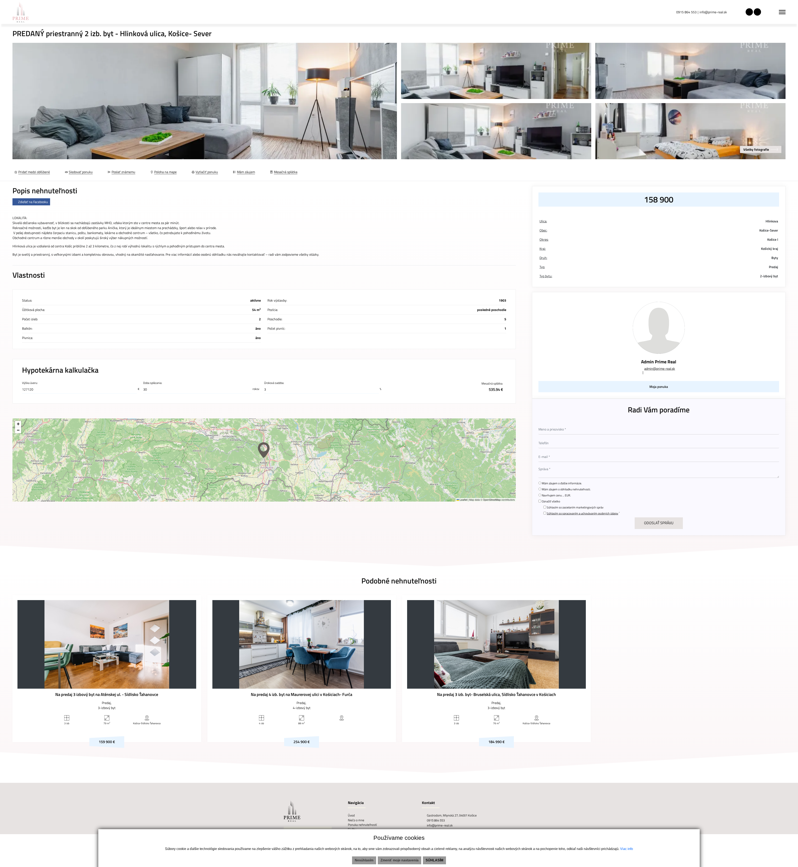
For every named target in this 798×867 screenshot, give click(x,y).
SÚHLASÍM (434, 860)
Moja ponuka (658, 386)
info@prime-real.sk (713, 12)
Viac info (626, 849)
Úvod (351, 815)
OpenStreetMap (492, 499)
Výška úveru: (30, 383)
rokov (255, 389)
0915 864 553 (686, 12)
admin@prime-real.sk (659, 368)
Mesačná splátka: (492, 386)
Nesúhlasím (364, 860)
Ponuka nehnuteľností (362, 824)
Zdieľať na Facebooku (33, 201)
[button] (264, 450)
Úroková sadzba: (274, 383)
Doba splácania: (152, 383)
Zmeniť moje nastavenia (400, 860)
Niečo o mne (356, 820)
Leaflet (463, 499)
